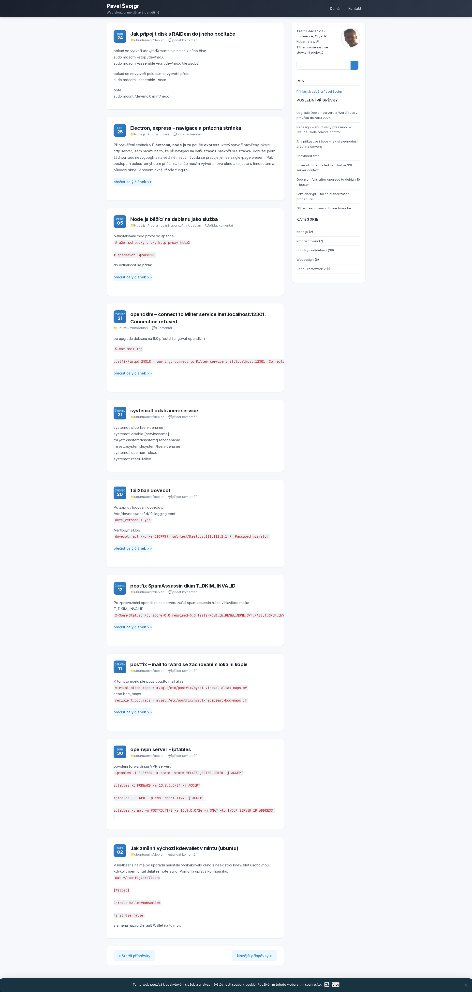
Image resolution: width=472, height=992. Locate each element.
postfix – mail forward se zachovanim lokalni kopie (189, 664)
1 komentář (164, 328)
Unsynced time (307, 156)
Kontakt (354, 8)
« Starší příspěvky (134, 955)
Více (335, 984)
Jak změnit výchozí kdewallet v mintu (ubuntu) (184, 848)
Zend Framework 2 (311, 269)
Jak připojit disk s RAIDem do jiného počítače (182, 34)
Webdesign (305, 259)
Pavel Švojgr (123, 6)
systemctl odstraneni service (164, 411)
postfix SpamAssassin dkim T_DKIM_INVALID (183, 586)
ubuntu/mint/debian (149, 40)
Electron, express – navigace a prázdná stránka (185, 128)
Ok (327, 984)
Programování (158, 134)
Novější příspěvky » (254, 955)
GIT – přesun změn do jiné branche (323, 208)
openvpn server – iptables (160, 749)
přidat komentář (184, 40)
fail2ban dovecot (150, 490)
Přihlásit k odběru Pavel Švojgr (319, 91)
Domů (334, 8)
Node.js (140, 134)
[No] (465, 985)
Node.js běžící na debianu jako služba (174, 219)
